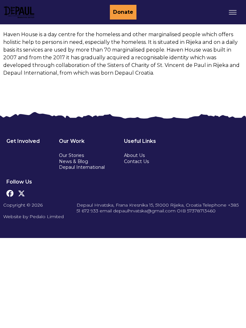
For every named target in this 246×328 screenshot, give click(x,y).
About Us (134, 155)
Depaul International (82, 167)
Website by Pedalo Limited (33, 216)
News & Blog (73, 161)
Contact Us (136, 161)
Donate (123, 12)
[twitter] (21, 191)
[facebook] (9, 191)
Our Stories (71, 155)
